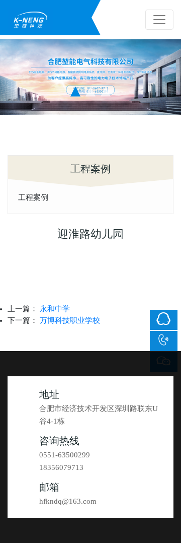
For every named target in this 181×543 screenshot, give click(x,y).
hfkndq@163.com (68, 501)
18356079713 (61, 467)
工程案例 (33, 197)
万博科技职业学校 (70, 320)
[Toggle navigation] (159, 20)
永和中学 (55, 309)
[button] (75, 92)
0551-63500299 (64, 455)
